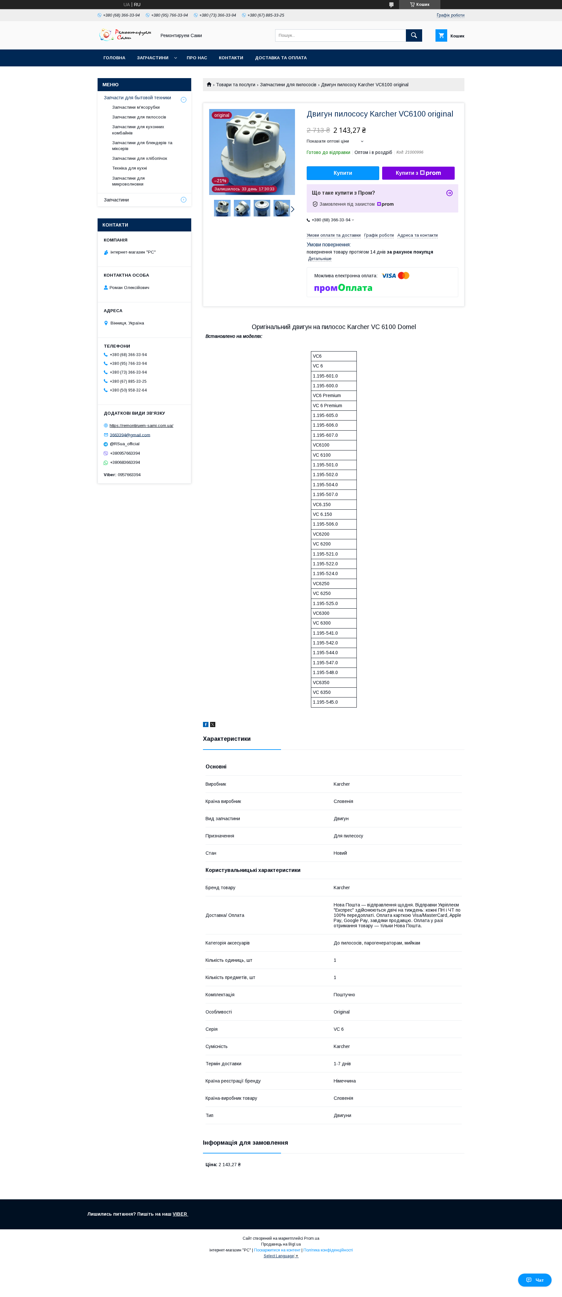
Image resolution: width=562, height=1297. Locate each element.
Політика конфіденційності (328, 1250)
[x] (212, 725)
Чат (540, 1280)
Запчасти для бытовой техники (137, 97)
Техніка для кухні (129, 168)
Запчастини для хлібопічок (139, 158)
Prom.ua (311, 1238)
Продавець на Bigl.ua (281, 1244)
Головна (114, 57)
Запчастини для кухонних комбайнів (138, 129)
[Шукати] (414, 35)
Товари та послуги (235, 84)
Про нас (197, 57)
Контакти (231, 57)
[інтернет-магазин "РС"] (125, 41)
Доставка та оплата (281, 57)
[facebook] (205, 725)
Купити (343, 173)
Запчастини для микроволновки (128, 181)
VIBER (180, 1214)
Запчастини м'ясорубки (136, 107)
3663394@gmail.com (130, 434)
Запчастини (152, 57)
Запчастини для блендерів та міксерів (142, 145)
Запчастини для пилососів (288, 84)
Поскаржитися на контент (277, 1250)
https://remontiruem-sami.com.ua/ (141, 425)
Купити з (407, 173)
